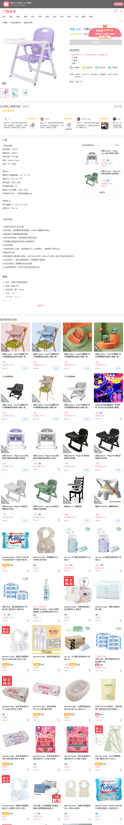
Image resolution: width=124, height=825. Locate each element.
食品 (69, 17)
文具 (76, 17)
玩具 (32, 17)
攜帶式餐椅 (28, 23)
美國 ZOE (76, 29)
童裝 (25, 17)
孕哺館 (5, 23)
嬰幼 (18, 17)
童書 (83, 17)
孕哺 (91, 17)
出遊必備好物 (16, 23)
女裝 (61, 17)
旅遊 (47, 17)
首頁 (11, 17)
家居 (40, 17)
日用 (54, 17)
